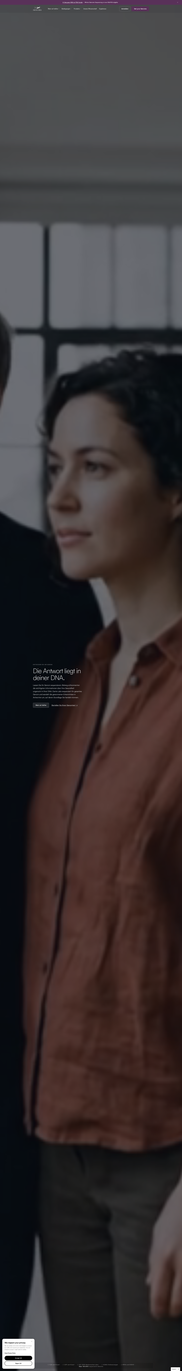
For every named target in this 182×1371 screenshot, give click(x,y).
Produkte (77, 9)
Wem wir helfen (53, 9)
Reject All (18, 1363)
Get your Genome (140, 9)
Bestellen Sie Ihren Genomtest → (65, 705)
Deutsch (174, 1369)
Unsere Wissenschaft (90, 9)
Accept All (18, 1358)
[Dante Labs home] (37, 9)
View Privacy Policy (10, 1353)
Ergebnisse (102, 9)
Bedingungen (66, 9)
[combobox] (175, 1369)
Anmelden (124, 9)
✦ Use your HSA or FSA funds (73, 2)
